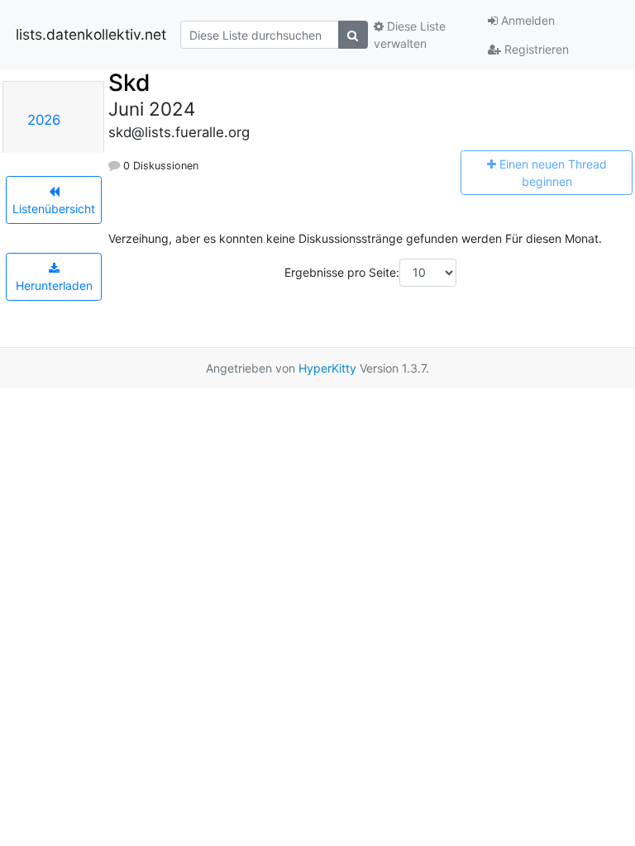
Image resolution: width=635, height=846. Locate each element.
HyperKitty (327, 368)
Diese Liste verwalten (410, 34)
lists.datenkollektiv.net (91, 34)
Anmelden (526, 20)
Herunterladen (54, 285)
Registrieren (535, 49)
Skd (129, 83)
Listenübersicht (53, 209)
